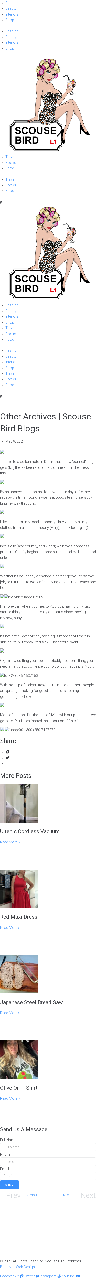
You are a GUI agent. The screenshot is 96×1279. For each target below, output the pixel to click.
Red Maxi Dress (18, 917)
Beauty (10, 8)
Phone (5, 1154)
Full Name (8, 1140)
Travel (10, 157)
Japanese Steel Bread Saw (31, 1002)
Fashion (12, 3)
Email (4, 1169)
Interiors (12, 14)
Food (9, 168)
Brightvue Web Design (17, 1267)
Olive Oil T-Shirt (19, 1088)
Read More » (10, 842)
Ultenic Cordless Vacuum (30, 831)
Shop (9, 20)
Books (10, 163)
